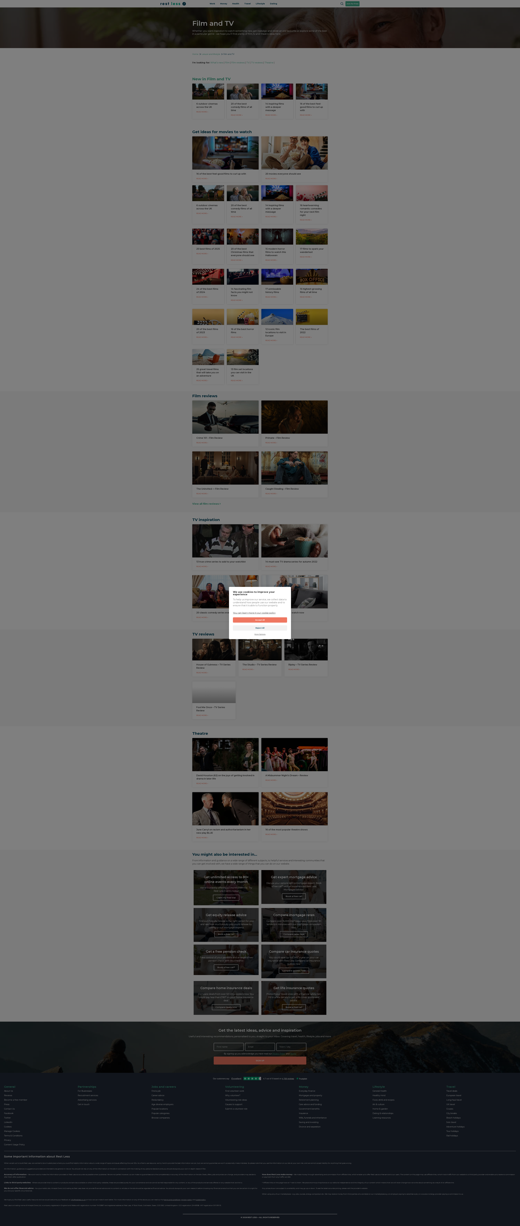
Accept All (260, 620)
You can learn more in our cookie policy (254, 613)
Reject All (260, 628)
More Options (259, 634)
